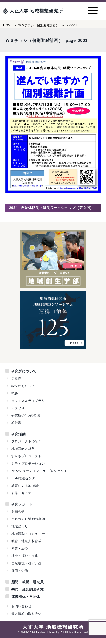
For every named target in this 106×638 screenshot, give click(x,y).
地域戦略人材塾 (23, 449)
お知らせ (18, 511)
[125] (53, 347)
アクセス (18, 408)
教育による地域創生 (26, 485)
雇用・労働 (19, 570)
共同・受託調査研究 (27, 589)
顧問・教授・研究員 (27, 582)
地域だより (19, 526)
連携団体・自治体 (25, 597)
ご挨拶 (16, 378)
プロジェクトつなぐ (26, 441)
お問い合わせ (21, 606)
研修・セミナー (23, 493)
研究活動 (18, 434)
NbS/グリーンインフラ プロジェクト (39, 471)
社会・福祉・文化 (24, 556)
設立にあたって (23, 386)
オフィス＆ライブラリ (28, 401)
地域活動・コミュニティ (30, 534)
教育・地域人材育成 (26, 541)
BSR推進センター (25, 478)
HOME (8, 25)
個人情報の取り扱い (26, 614)
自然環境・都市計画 (26, 563)
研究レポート (22, 504)
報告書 (16, 423)
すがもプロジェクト (26, 456)
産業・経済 (19, 548)
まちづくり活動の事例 (28, 519)
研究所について (24, 371)
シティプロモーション (28, 463)
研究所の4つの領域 (25, 415)
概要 (14, 393)
